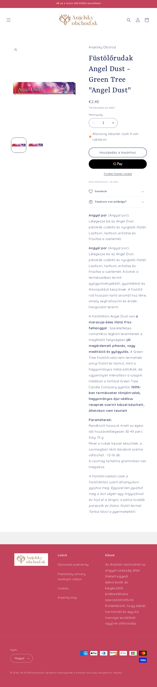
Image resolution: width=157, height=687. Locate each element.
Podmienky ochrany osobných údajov (72, 576)
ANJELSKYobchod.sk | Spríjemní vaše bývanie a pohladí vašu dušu (58, 672)
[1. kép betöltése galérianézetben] (18, 145)
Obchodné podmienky (73, 564)
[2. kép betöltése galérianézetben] (35, 145)
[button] (8, 20)
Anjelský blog (67, 597)
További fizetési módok (118, 173)
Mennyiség (96, 114)
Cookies (63, 588)
